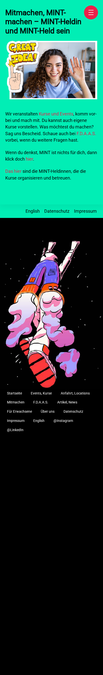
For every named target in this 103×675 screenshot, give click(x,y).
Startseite (14, 393)
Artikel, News (67, 402)
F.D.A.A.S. (86, 133)
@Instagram (63, 421)
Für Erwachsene (19, 411)
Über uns (47, 411)
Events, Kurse (41, 393)
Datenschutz (57, 211)
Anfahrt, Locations (75, 393)
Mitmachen (15, 402)
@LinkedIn (15, 430)
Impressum (85, 211)
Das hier (13, 171)
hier (29, 159)
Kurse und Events (56, 113)
